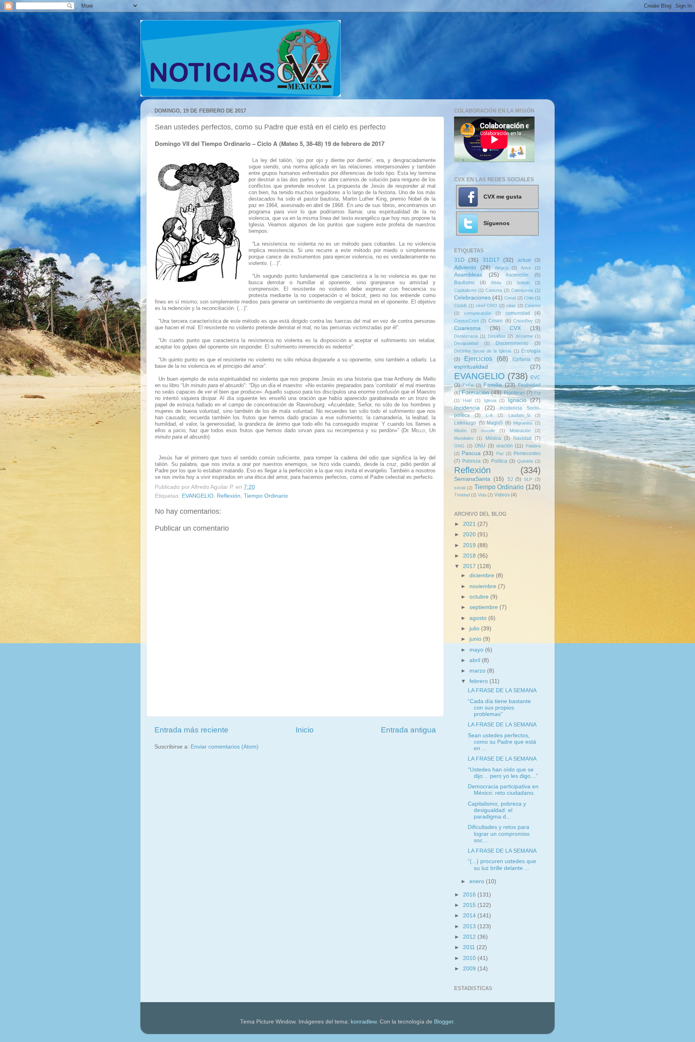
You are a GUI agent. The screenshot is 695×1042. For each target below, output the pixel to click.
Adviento (465, 268)
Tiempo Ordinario (266, 496)
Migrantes (523, 422)
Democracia (466, 336)
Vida (482, 494)
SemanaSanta (472, 479)
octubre (479, 597)
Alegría (501, 267)
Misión (460, 430)
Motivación (520, 430)
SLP (528, 479)
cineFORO (486, 305)
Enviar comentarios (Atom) (225, 747)
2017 (470, 566)
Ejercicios (478, 358)
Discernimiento (512, 343)
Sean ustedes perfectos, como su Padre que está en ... (502, 741)
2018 (470, 556)
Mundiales (464, 438)
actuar (524, 260)
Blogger (443, 1022)
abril (475, 660)
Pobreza (471, 461)
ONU (480, 446)
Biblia (496, 282)
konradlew (363, 1022)
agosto (478, 618)
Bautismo (464, 282)
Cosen (495, 321)
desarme (524, 336)
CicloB (460, 305)
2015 (470, 905)
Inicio (305, 730)
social (459, 487)
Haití (467, 400)
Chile (529, 297)
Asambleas (468, 275)
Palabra (533, 445)
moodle (488, 430)
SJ (510, 479)
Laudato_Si (519, 415)
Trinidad (462, 494)
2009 (470, 969)
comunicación (477, 313)
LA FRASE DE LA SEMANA (502, 690)
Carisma (493, 290)
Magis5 (495, 423)
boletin (523, 282)
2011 (470, 947)
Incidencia (467, 408)
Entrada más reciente (191, 730)
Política (499, 461)
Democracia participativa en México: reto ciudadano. (503, 790)
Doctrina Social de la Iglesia (482, 351)
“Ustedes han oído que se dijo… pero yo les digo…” (503, 773)
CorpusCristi (466, 320)
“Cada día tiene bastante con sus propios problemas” (499, 707)
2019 (470, 545)
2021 (470, 524)
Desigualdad (466, 343)
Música (493, 438)
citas (511, 305)
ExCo (468, 385)
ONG (459, 445)
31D (459, 260)
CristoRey (523, 320)
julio (475, 629)
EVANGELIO (198, 496)
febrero (479, 681)
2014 (470, 916)
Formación (475, 393)
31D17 (491, 260)
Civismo (533, 305)
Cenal (510, 297)
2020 (470, 534)
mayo (477, 650)
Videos (502, 495)
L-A (489, 415)
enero (477, 881)
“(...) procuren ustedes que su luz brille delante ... (502, 864)
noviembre (483, 586)
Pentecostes (527, 453)
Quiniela (525, 461)
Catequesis (522, 290)
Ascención (517, 275)
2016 (470, 895)
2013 (470, 926)
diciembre (482, 575)
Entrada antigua (408, 730)
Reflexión (229, 496)
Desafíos (497, 336)
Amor (526, 267)
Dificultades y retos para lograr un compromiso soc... (499, 833)
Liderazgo (465, 423)
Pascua (471, 453)
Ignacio (517, 400)
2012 (470, 937)
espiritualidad (471, 367)
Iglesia (490, 400)
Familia (492, 385)
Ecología (531, 351)
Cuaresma (467, 328)
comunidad (518, 313)
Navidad (522, 438)
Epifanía (521, 359)
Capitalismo (465, 290)
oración (504, 446)
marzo (478, 671)
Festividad (529, 385)
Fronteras (514, 393)
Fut (537, 392)
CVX (515, 328)
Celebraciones (472, 298)
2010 (470, 958)
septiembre (484, 607)
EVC (536, 377)
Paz (500, 453)
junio (476, 639)
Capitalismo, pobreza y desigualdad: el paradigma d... (497, 810)
